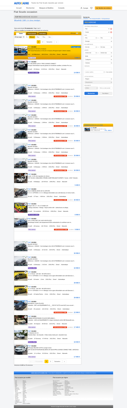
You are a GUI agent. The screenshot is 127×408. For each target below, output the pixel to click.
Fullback (17, 401)
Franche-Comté (57, 386)
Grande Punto (18, 402)
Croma (16, 395)
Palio (24, 383)
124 (16, 380)
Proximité (87, 85)
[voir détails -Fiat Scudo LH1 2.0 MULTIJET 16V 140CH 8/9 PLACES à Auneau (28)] (20, 222)
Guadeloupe (68, 386)
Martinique (67, 390)
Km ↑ (50, 37)
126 (16, 382)
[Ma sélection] (91, 8)
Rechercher (30, 8)
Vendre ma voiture (105, 8)
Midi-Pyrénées (56, 391)
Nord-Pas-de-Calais (69, 391)
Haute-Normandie (69, 388)
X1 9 (24, 402)
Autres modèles (26, 403)
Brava (16, 390)
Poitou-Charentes (57, 393)
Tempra (24, 397)
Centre (66, 384)
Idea (16, 403)
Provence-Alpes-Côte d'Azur (71, 393)
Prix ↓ (44, 37)
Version (87, 66)
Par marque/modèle (95, 18)
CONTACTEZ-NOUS (90, 373)
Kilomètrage (88, 44)
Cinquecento (18, 392)
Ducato (16, 397)
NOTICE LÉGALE (80, 373)
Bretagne (55, 384)
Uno (24, 401)
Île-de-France (56, 380)
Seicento (25, 392)
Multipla (24, 382)
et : (98, 38)
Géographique (106, 18)
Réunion (55, 395)
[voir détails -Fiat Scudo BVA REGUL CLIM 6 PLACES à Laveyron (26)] (20, 305)
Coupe (16, 393)
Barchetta (17, 389)
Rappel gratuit (74, 47)
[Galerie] (80, 33)
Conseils (61, 8)
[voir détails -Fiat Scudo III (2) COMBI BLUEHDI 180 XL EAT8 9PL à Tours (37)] (20, 193)
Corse (66, 385)
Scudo (24, 390)
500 (16, 383)
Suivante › (50, 42)
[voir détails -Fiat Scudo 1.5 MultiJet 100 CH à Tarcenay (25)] (20, 335)
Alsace (66, 380)
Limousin (67, 389)
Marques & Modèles (46, 8)
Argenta (17, 388)
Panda (24, 384)
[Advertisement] (98, 109)
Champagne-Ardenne (58, 385)
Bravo (16, 391)
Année (86, 50)
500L (16, 384)
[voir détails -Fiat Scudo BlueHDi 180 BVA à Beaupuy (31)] (20, 89)
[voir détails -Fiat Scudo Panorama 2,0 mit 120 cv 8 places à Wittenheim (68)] (20, 51)
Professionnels (32, 33)
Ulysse (24, 399)
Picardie (67, 392)
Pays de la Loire (57, 392)
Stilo (24, 393)
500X (16, 385)
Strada (24, 395)
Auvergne (67, 382)
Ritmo (24, 389)
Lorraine (55, 390)
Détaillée (85, 18)
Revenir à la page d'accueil (57, 406)
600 (16, 386)
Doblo (16, 396)
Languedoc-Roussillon (58, 389)
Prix (85, 35)
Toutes (21, 33)
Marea (24, 380)
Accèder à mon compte (70, 406)
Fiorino (16, 398)
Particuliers (42, 33)
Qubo (24, 386)
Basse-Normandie (57, 383)
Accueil (19, 8)
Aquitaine (55, 382)
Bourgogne (67, 383)
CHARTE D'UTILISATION (69, 373)
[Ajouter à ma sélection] (25, 47)
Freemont (17, 399)
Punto (24, 385)
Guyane (55, 388)
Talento (24, 396)
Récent (32, 37)
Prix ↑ (38, 37)
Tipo (24, 398)
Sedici (24, 391)
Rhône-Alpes (68, 395)
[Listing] (77, 33)
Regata (24, 388)
